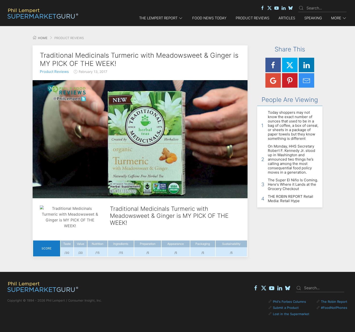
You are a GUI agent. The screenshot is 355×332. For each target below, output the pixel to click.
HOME (42, 38)
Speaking (313, 18)
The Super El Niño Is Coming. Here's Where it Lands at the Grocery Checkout (293, 184)
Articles (286, 18)
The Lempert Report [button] (158, 18)
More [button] (336, 18)
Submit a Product (286, 308)
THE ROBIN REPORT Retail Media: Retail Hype (290, 198)
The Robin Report (334, 302)
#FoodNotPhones (334, 308)
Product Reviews (252, 18)
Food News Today (209, 18)
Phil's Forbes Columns (289, 302)
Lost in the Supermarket (291, 314)
